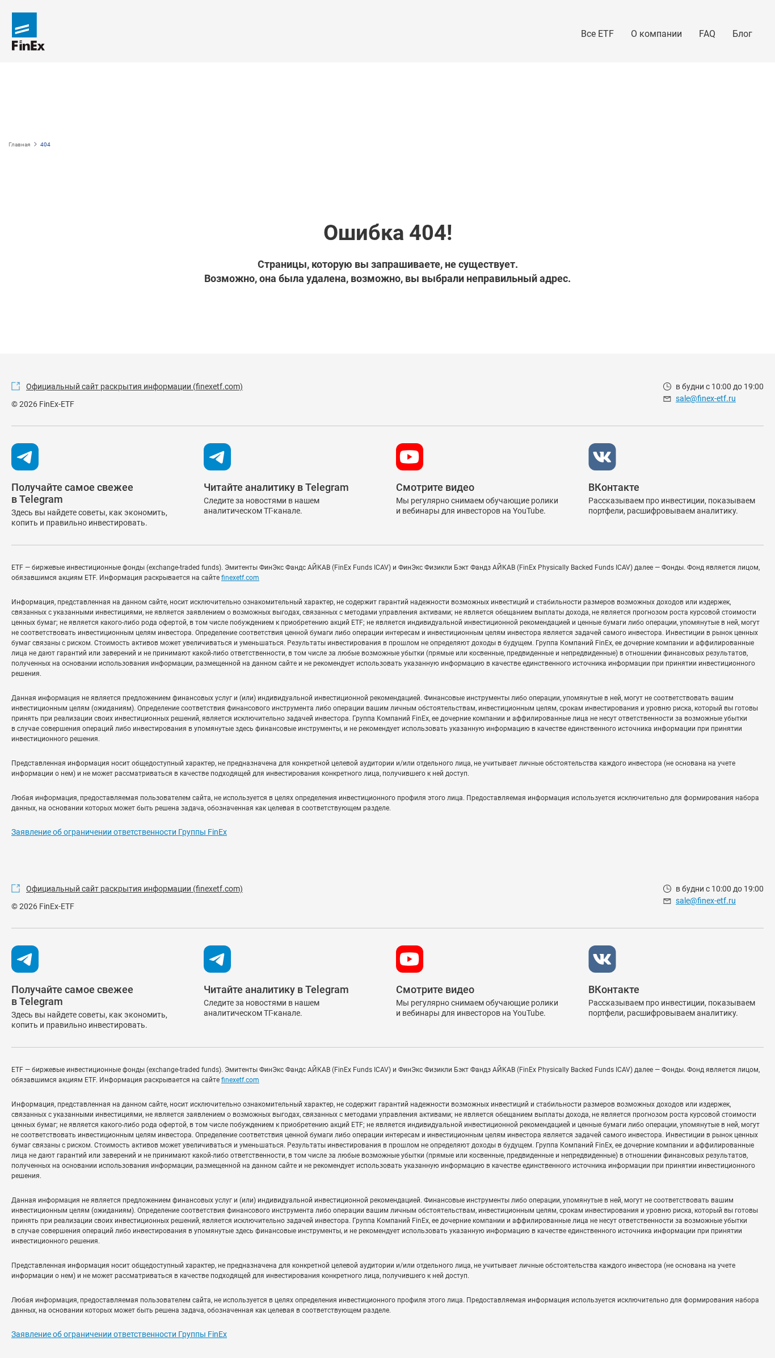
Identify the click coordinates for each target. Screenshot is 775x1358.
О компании (656, 33)
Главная (19, 144)
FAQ (707, 33)
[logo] (28, 31)
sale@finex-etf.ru (706, 398)
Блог (742, 33)
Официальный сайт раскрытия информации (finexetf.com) (134, 386)
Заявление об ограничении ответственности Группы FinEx (119, 831)
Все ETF (597, 33)
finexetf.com (240, 578)
